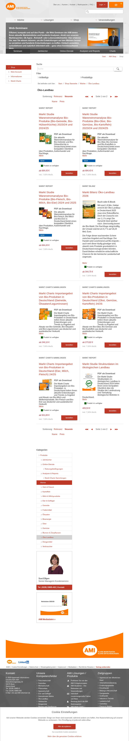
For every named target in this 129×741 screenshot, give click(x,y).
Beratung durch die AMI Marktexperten (79, 703)
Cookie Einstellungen (19, 667)
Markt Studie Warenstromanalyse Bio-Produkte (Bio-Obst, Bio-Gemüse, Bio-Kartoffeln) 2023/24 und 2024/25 (97, 121)
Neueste (69, 96)
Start (60, 83)
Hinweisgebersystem (48, 667)
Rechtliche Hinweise (86, 667)
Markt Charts (15, 81)
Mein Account (16, 72)
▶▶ (116, 96)
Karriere (65, 5)
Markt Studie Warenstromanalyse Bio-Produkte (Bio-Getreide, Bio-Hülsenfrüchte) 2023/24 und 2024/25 (56, 121)
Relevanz (58, 96)
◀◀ (86, 96)
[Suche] (118, 69)
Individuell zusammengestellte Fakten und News (81, 696)
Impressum (62, 667)
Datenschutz (34, 667)
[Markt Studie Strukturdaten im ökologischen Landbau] (89, 383)
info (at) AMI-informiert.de (20, 693)
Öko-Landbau (93, 83)
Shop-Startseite (71, 83)
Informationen (16, 76)
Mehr (41, 156)
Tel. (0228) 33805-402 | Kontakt (51, 587)
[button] (19, 20)
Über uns (56, 5)
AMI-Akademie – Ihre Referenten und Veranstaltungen (78, 688)
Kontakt (72, 5)
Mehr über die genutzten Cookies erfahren (65, 736)
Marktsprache (83, 5)
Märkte (83, 83)
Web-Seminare (18, 28)
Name (54, 101)
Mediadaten (72, 667)
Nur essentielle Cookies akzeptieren (64, 732)
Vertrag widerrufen (103, 667)
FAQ (91, 5)
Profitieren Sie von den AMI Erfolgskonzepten (79, 682)
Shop (12, 67)
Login (101, 5)
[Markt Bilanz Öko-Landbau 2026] (89, 211)
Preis (62, 101)
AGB (8, 667)
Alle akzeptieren (64, 726)
